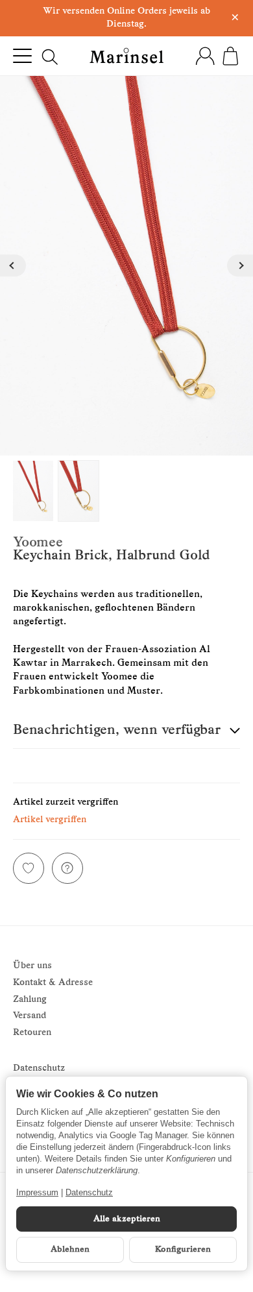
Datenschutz (89, 1192)
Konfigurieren (183, 1249)
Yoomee (38, 543)
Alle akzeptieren (126, 1219)
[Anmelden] (205, 56)
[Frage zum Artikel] (67, 868)
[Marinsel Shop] (127, 55)
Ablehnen (70, 1249)
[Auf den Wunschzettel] (28, 868)
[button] (126, 731)
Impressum (37, 1192)
